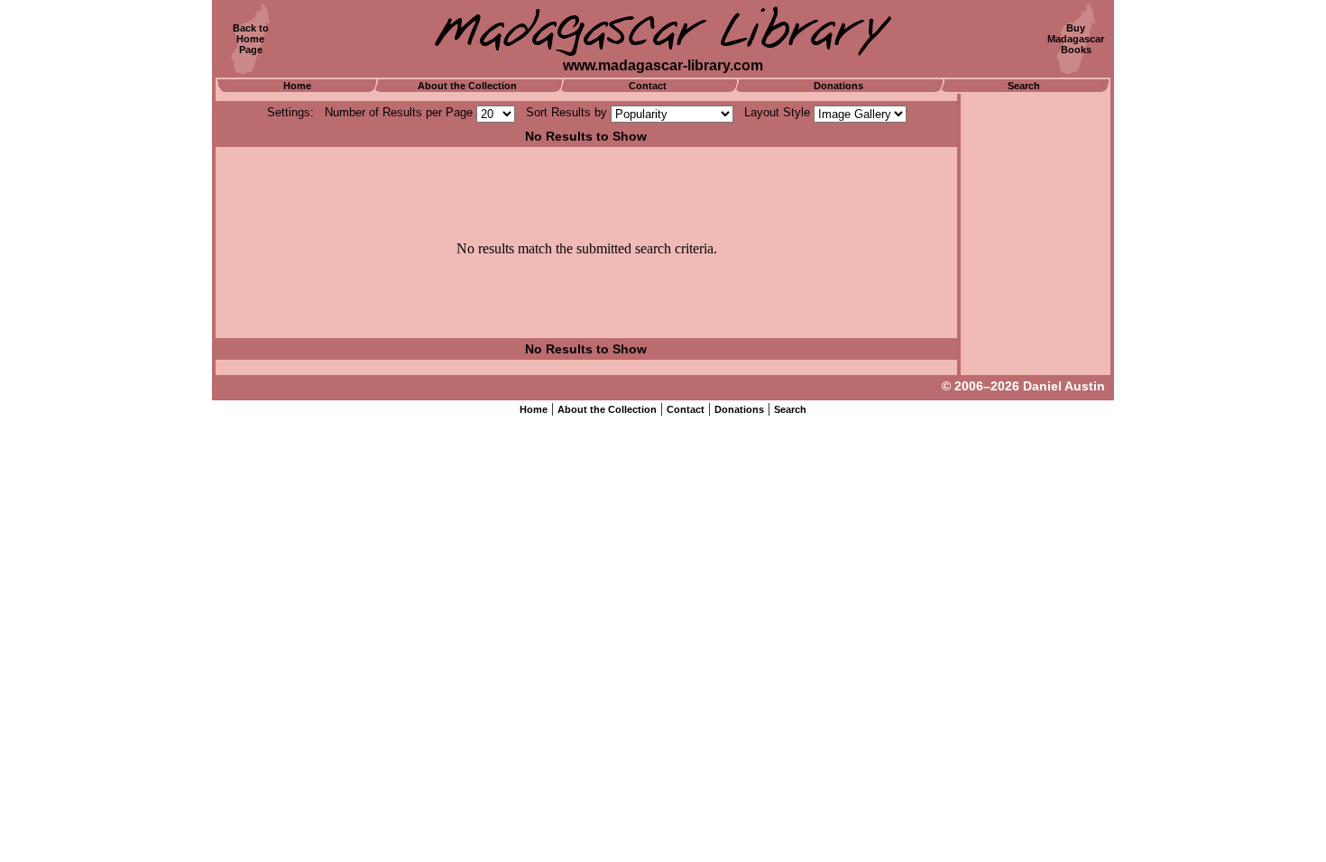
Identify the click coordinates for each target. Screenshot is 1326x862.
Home (297, 85)
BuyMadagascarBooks (1075, 39)
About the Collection (467, 85)
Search (1024, 85)
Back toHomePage (251, 39)
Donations (838, 85)
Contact (648, 85)
